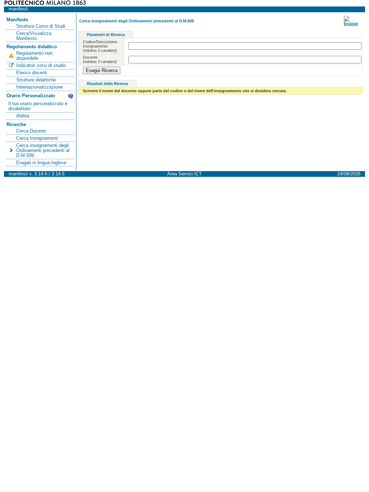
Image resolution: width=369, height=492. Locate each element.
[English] (351, 24)
